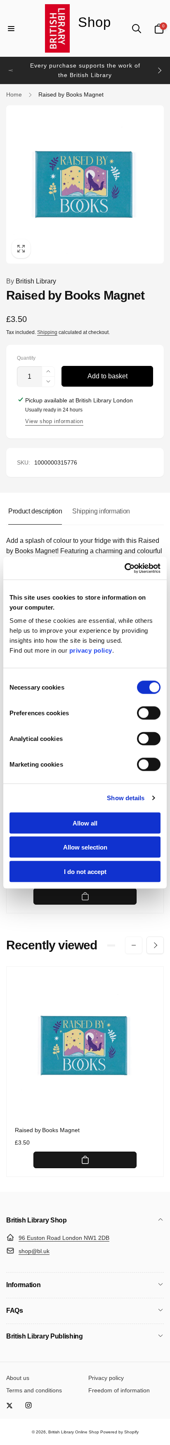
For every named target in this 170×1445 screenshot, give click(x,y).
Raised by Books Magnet (47, 1130)
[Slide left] (10, 70)
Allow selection (85, 847)
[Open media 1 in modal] (85, 184)
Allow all (85, 822)
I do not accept (85, 871)
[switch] (149, 712)
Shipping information (101, 511)
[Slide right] (159, 70)
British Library (31, 281)
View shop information (54, 421)
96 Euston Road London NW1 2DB (64, 1237)
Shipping (47, 332)
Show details (125, 797)
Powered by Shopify (119, 1432)
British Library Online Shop (73, 1432)
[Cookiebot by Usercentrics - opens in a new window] (124, 568)
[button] (11, 28)
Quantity (26, 358)
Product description (35, 511)
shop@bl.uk (34, 1251)
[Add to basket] (85, 896)
